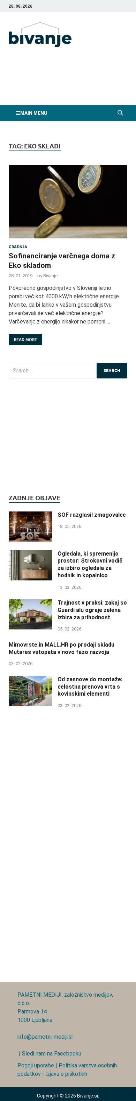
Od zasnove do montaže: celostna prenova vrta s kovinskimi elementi (90, 686)
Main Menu (33, 113)
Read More (23, 338)
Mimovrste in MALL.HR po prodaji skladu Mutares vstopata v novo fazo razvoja (61, 648)
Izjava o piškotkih (66, 1074)
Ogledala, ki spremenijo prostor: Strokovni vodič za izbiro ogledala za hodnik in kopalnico (90, 564)
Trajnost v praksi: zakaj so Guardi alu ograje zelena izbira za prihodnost (92, 610)
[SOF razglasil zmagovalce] (30, 515)
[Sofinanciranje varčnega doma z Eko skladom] (68, 204)
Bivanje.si (87, 1096)
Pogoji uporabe (35, 1065)
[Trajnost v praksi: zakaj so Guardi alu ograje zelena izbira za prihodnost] (30, 603)
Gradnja (18, 246)
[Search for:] (68, 370)
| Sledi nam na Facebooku (49, 1053)
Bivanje (50, 275)
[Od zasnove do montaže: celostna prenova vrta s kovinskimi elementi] (30, 680)
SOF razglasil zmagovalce (92, 514)
